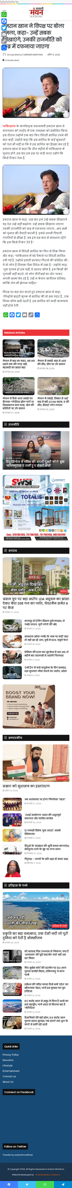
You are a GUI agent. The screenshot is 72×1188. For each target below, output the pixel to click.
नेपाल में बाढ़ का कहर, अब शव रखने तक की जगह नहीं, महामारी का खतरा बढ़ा (19, 364)
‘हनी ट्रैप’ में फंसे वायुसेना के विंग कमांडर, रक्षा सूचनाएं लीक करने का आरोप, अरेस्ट (45, 669)
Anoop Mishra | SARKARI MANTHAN (25, 54)
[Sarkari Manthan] (36, 12)
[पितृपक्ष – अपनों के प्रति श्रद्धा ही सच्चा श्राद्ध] (12, 867)
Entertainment (11, 1071)
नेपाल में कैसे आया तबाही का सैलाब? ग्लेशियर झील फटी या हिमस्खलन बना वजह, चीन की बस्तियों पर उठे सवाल (18, 403)
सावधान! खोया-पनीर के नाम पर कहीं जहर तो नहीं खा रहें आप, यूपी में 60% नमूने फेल (46, 638)
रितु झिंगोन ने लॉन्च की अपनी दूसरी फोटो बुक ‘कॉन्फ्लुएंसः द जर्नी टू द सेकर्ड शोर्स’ (33, 464)
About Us (8, 1082)
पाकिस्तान (9, 126)
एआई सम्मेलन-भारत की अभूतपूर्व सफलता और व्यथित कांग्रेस (42, 816)
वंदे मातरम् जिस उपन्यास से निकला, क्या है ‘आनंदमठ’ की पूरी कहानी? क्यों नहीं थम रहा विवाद (46, 955)
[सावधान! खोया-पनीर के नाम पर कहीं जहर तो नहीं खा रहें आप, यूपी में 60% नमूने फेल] (12, 641)
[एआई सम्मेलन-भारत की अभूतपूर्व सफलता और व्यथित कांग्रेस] (12, 819)
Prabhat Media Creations (47, 1174)
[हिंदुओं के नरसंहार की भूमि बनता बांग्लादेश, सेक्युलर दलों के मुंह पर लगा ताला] (12, 849)
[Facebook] (4, 21)
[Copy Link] (4, 41)
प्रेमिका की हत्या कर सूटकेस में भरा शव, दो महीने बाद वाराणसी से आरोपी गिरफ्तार (46, 653)
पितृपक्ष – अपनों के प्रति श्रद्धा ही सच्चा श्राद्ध (46, 859)
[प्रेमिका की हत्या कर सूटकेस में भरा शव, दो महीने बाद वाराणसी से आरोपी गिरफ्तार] (12, 657)
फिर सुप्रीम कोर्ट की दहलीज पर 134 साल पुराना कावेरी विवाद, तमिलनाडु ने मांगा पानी (45, 971)
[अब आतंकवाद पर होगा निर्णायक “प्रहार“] (12, 804)
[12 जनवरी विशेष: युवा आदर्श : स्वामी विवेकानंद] (12, 835)
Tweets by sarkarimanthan (18, 1155)
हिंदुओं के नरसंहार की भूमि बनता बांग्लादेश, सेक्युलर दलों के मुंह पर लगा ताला (46, 847)
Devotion (8, 1060)
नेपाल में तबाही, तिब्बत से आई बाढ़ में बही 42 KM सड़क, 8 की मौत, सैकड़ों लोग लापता (53, 402)
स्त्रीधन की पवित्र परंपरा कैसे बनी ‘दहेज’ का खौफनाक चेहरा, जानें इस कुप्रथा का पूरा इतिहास (46, 988)
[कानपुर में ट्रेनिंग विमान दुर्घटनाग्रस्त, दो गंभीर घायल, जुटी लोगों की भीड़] (12, 625)
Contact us (9, 1076)
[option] (36, 450)
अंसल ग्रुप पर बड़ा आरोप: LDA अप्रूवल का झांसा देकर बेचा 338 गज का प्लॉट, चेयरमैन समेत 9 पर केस (36, 603)
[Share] (4, 47)
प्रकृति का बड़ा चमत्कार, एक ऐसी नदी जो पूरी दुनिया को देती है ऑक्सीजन (35, 935)
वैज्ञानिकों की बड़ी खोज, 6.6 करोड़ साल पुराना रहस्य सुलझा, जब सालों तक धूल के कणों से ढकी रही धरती (46, 1021)
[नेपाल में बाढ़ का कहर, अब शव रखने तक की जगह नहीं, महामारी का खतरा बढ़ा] (19, 348)
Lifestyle (8, 1065)
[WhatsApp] (4, 14)
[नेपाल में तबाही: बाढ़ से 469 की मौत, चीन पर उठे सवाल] (53, 348)
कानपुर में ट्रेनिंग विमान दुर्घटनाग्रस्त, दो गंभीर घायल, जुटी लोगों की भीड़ (44, 622)
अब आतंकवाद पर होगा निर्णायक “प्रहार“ (44, 799)
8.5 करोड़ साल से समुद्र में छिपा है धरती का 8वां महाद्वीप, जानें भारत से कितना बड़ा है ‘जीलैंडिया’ (46, 1004)
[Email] (4, 34)
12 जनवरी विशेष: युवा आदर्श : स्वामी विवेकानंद (42, 832)
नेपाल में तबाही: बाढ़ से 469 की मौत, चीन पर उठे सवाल (51, 362)
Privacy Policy (11, 1054)
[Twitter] (4, 27)
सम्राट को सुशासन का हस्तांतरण (26, 786)
